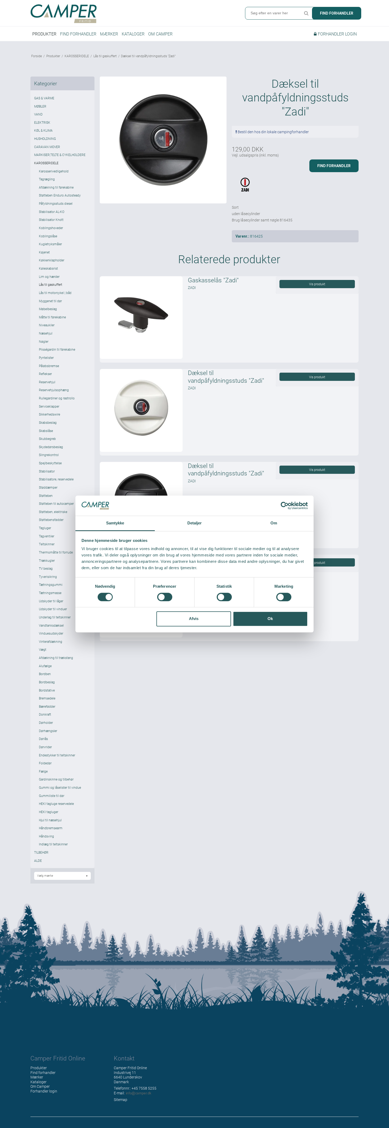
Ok (270, 618)
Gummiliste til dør (51, 795)
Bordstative (47, 690)
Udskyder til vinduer (53, 609)
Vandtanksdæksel (51, 625)
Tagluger (45, 528)
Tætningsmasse (50, 593)
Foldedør (45, 763)
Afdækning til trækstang (56, 658)
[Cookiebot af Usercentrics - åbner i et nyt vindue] (284, 506)
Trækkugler (47, 560)
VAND (38, 114)
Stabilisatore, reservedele (56, 479)
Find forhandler (336, 13)
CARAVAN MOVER (47, 147)
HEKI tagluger (48, 812)
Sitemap (120, 1099)
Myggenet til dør (50, 301)
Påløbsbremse (49, 366)
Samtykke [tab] (115, 523)
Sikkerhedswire (49, 414)
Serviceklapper (49, 406)
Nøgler (43, 341)
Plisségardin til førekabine (57, 349)
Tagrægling (47, 179)
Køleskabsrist (48, 268)
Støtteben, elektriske (53, 512)
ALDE (38, 860)
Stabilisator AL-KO (51, 211)
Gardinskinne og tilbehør (56, 779)
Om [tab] (273, 523)
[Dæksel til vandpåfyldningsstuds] (141, 410)
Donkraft (45, 714)
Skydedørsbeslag (51, 447)
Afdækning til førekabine (56, 187)
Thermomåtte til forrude (56, 552)
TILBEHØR (41, 852)
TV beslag (46, 568)
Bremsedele (47, 698)
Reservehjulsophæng (54, 390)
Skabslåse (46, 431)
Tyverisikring (48, 576)
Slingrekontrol (49, 455)
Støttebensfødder (51, 520)
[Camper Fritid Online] (111, 14)
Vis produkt (317, 284)
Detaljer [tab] (194, 523)
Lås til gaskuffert (50, 284)
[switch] (164, 597)
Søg (306, 13)
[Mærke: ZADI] (245, 189)
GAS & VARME (44, 98)
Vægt (42, 649)
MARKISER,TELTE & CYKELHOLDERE (59, 155)
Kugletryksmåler (50, 244)
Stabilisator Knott (51, 219)
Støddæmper (48, 487)
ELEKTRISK (42, 122)
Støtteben (46, 495)
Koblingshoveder (51, 228)
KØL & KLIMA (43, 130)
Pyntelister (46, 357)
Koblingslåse (48, 236)
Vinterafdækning (50, 641)
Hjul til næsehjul (50, 820)
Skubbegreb (47, 438)
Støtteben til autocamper (56, 503)
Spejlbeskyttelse (50, 463)
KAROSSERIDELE (46, 163)
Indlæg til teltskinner (53, 844)
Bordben (45, 674)
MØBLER (40, 106)
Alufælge (45, 666)
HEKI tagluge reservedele (56, 803)
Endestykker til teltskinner (57, 755)
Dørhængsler (48, 731)
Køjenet (44, 252)
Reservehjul (47, 382)
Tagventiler (46, 536)
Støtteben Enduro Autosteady (60, 195)
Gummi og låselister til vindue (60, 787)
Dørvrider (45, 747)
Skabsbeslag (48, 422)
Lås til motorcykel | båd (55, 293)
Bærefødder (47, 706)
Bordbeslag (47, 682)
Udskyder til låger (51, 601)
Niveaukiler (47, 325)
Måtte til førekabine (52, 317)
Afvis (193, 618)
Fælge (43, 771)
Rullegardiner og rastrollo (57, 398)
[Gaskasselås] (141, 317)
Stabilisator (47, 471)
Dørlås (43, 739)
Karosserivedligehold (54, 171)
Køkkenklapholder (51, 260)
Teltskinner (47, 544)
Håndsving (46, 836)
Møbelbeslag (48, 309)
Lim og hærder (49, 276)
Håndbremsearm (50, 828)
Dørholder (46, 722)
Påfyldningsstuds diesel (56, 203)
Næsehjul (45, 333)
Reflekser (45, 374)
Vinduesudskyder (51, 633)
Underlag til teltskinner (55, 617)
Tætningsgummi (50, 584)
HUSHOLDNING (45, 138)
